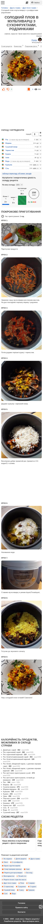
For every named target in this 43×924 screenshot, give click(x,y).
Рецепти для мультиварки (13, 873)
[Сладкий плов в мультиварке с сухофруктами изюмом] (21, 68)
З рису (21, 890)
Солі (5, 893)
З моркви (31, 883)
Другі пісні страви (10, 883)
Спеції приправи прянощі (12, 869)
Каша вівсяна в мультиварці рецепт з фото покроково (15, 842)
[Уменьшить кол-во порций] (40, 135)
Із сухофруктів (17, 862)
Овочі (6, 862)
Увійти (37, 3)
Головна (21, 903)
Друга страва (35, 859)
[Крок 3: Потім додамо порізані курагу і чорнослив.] (21, 330)
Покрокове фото (32, 46)
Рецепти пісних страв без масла (15, 879)
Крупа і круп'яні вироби (12, 866)
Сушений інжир (9, 890)
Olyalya (34, 40)
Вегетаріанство (9, 876)
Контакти (21, 912)
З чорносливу (9, 886)
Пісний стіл (22, 876)
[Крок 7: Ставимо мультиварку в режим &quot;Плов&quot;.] (21, 575)
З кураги (33, 886)
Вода (14, 893)
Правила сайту (21, 907)
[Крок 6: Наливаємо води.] (21, 527)
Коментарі (18, 46)
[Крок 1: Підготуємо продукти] (21, 234)
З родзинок (22, 886)
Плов (22, 883)
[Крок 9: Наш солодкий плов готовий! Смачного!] (21, 677)
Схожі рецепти (6, 46)
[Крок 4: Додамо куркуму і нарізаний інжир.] (21, 381)
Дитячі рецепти (21, 859)
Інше (27, 869)
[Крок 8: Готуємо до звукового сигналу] (21, 624)
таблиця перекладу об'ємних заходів (16, 173)
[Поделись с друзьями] (41, 907)
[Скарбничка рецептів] (27, 2)
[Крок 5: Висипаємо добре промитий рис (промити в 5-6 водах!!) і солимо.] (21, 435)
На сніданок (8, 859)
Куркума (31, 890)
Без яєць (29, 873)
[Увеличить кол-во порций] (40, 132)
